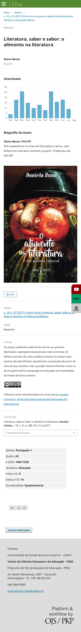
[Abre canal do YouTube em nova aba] (76, 289)
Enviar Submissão (19, 530)
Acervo (18, 12)
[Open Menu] (4, 4)
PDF (11, 294)
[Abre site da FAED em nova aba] (76, 299)
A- (24, 507)
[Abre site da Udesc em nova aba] (76, 308)
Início (7, 12)
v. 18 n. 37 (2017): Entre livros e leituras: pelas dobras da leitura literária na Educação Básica (38, 18)
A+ (12, 507)
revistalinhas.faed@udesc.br (26, 591)
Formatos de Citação (18, 432)
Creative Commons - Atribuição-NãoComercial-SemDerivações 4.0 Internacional (36, 399)
